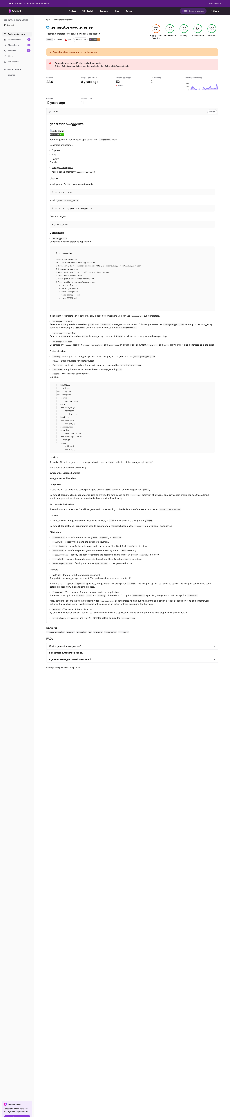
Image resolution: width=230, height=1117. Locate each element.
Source (212, 112)
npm (48, 20)
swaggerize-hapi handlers (63, 478)
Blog (117, 11)
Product (72, 11)
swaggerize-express (62, 167)
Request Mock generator (73, 526)
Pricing (129, 11)
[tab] (54, 112)
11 (82, 103)
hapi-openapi (59, 171)
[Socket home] (15, 11)
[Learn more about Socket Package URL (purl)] (85, 39)
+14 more (123, 632)
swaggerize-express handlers (65, 473)
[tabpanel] (132, 371)
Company (104, 11)
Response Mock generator (74, 495)
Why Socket (87, 11)
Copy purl (78, 40)
